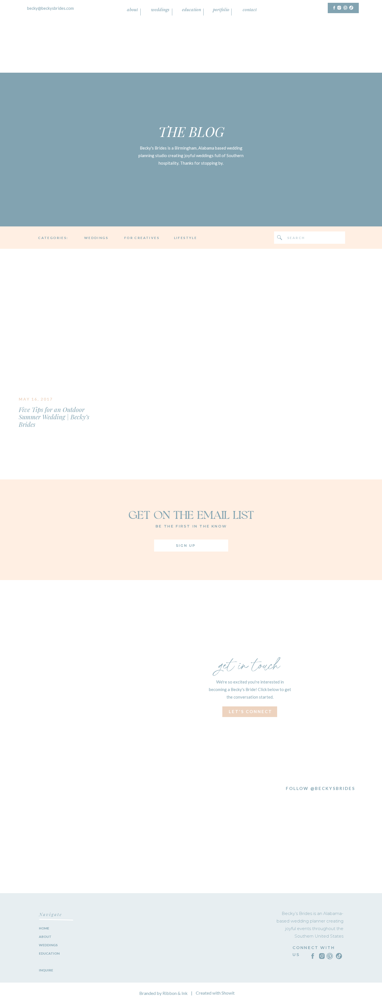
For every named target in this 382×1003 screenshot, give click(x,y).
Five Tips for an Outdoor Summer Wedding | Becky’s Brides (54, 417)
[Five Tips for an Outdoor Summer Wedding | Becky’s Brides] (60, 333)
